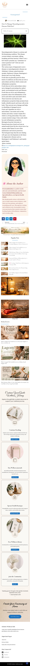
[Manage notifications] (27, 663)
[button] (27, 4)
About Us (4, 639)
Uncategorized (15, 15)
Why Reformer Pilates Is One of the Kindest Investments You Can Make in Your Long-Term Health (19, 254)
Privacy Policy (5, 642)
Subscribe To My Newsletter (8, 644)
